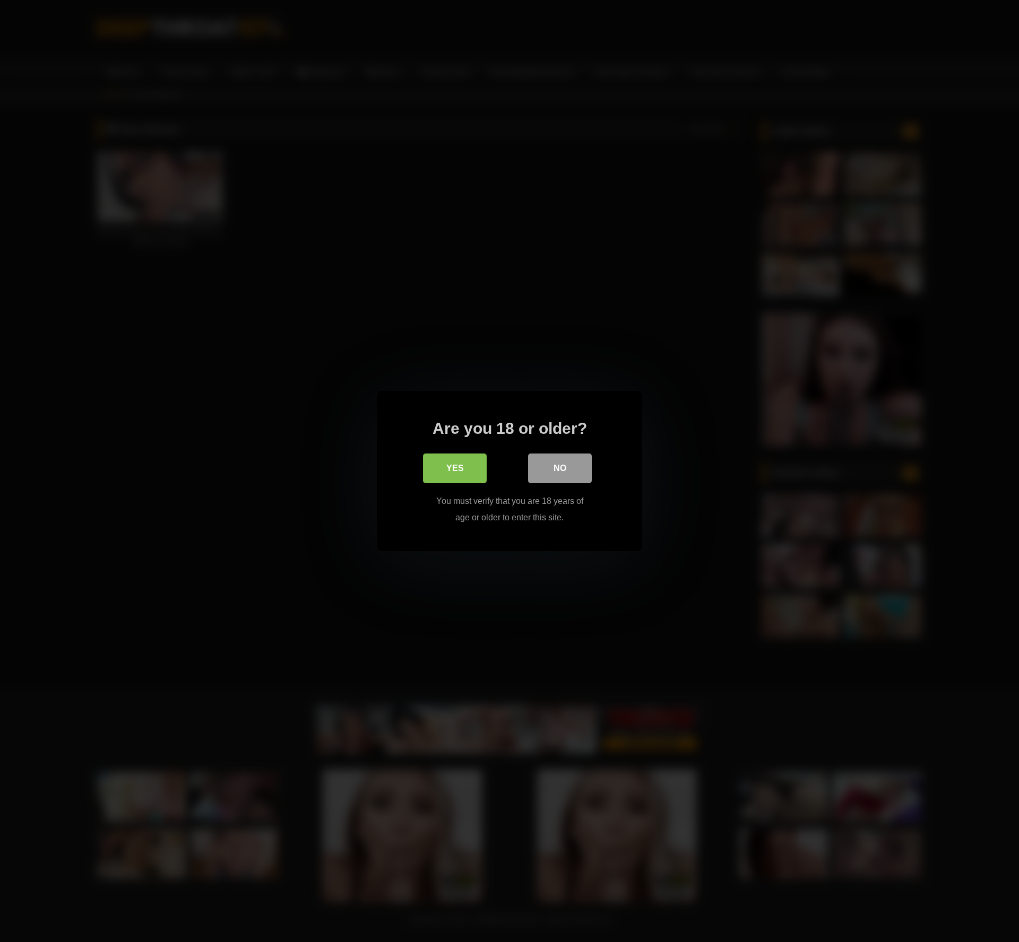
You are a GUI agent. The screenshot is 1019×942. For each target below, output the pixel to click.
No (560, 468)
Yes (455, 468)
